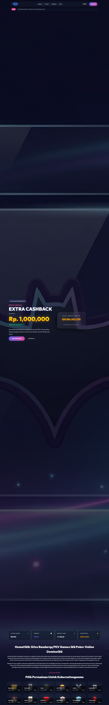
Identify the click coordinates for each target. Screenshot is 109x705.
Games (40, 4)
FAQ (61, 4)
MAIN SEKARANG (17, 338)
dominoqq (62, 665)
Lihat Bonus (31, 338)
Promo (46, 4)
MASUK (85, 4)
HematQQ (10, 656)
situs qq (14, 663)
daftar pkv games (19, 660)
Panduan (54, 4)
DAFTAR (93, 4)
